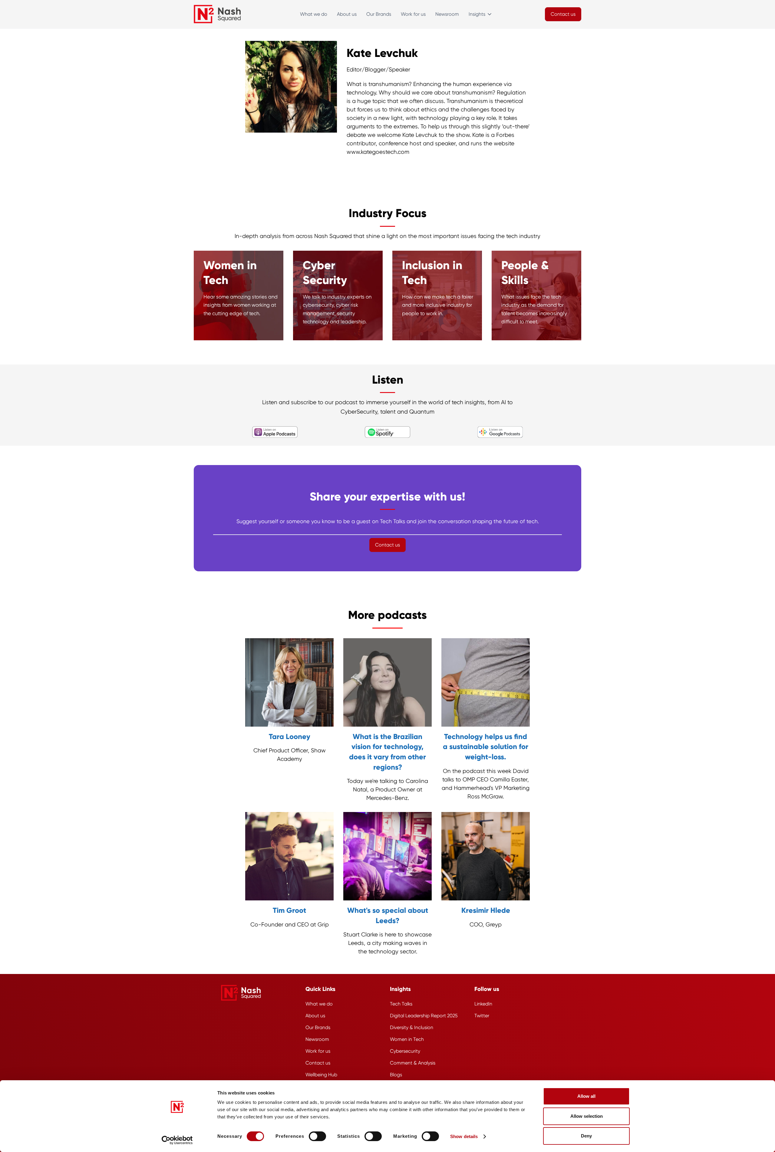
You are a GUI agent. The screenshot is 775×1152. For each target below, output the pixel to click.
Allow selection (586, 1116)
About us (347, 14)
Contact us (317, 1063)
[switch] (317, 1136)
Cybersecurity (405, 1051)
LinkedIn (483, 1004)
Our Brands (378, 14)
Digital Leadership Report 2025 (424, 1015)
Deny (586, 1135)
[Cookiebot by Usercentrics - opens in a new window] (177, 1140)
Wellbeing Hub (321, 1075)
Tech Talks (401, 1004)
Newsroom (447, 14)
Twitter (481, 1015)
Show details (464, 1136)
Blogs (396, 1075)
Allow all (586, 1096)
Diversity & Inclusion (411, 1027)
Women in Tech (407, 1039)
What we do (313, 14)
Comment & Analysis (412, 1063)
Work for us (413, 14)
